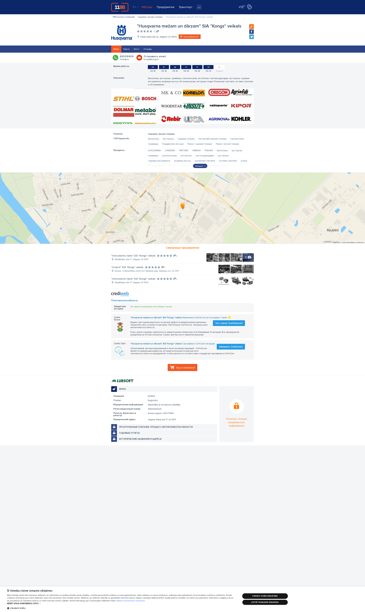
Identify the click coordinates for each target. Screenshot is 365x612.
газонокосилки (169, 155)
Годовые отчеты (129, 433)
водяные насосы (182, 160)
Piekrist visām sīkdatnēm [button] (265, 596)
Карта (126, 49)
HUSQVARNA (154, 150)
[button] (120, 603)
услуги (244, 160)
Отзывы (148, 49)
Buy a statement (185, 367)
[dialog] (182, 599)
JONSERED (170, 150)
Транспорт (185, 7)
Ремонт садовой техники (199, 144)
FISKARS (209, 150)
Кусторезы (168, 139)
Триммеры (153, 144)
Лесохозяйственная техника (212, 139)
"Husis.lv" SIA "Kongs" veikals (127, 267)
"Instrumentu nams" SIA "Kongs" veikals (133, 255)
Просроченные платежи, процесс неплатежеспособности (156, 427)
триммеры (153, 155)
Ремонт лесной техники (227, 144)
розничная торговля (205, 160)
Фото (136, 49)
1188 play (146, 7)
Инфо (116, 49)
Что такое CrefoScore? (229, 323)
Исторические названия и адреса (140, 439)
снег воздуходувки (204, 155)
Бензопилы (153, 139)
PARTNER (183, 150)
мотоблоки (186, 155)
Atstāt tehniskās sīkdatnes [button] (265, 602)
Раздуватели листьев (172, 144)
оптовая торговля (228, 160)
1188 (119, 7)
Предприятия (165, 7)
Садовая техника (186, 139)
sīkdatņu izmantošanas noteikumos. (130, 600)
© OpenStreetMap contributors (352, 242)
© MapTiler (336, 242)
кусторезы (237, 150)
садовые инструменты (159, 160)
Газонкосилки (237, 139)
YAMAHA (196, 150)
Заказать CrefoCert (231, 346)
